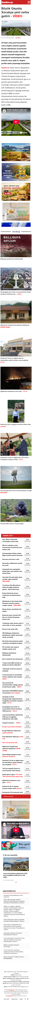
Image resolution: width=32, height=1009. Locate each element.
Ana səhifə (6, 999)
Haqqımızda (14, 999)
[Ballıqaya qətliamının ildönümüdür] (16, 245)
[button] (27, 870)
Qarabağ (18, 37)
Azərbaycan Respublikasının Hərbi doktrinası (13, 896)
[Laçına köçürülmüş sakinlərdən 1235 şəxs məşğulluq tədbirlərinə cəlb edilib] (16, 864)
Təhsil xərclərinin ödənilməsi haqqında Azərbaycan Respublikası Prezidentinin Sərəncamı (13, 951)
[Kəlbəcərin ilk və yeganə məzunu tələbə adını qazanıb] (16, 411)
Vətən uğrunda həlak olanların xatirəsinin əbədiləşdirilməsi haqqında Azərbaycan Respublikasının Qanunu (14, 901)
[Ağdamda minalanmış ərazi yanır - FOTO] (16, 378)
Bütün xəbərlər (8, 796)
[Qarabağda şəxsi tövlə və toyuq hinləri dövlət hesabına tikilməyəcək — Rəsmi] (16, 278)
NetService (10, 995)
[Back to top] (27, 1004)
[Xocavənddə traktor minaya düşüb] (16, 510)
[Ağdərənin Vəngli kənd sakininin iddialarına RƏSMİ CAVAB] (16, 312)
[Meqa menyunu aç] (29, 2)
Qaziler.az (5, 68)
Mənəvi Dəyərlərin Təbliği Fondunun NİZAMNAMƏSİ (14, 957)
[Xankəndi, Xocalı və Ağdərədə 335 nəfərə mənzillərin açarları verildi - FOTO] (16, 444)
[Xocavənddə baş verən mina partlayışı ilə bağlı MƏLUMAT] (16, 477)
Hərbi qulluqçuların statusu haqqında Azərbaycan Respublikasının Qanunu (14, 920)
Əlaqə (21, 999)
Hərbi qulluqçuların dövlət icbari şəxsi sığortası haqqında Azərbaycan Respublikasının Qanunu (14, 940)
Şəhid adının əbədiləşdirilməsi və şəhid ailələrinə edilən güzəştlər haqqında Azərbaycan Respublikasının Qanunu (14, 927)
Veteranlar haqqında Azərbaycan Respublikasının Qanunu (13, 933)
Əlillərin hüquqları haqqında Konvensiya (11, 945)
